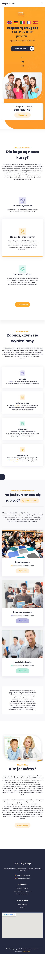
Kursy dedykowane (22, 894)
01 (22, 57)
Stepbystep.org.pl (12, 948)
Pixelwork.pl (26, 951)
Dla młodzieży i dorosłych (22, 891)
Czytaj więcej (23, 304)
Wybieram (23, 570)
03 (22, 66)
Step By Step (8, 3)
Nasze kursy (20, 48)
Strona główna (22, 904)
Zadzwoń (23, 114)
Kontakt (22, 907)
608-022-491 (22, 109)
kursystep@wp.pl (24, 878)
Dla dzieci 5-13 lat (23, 888)
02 (22, 62)
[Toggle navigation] (41, 3)
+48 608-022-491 (23, 875)
